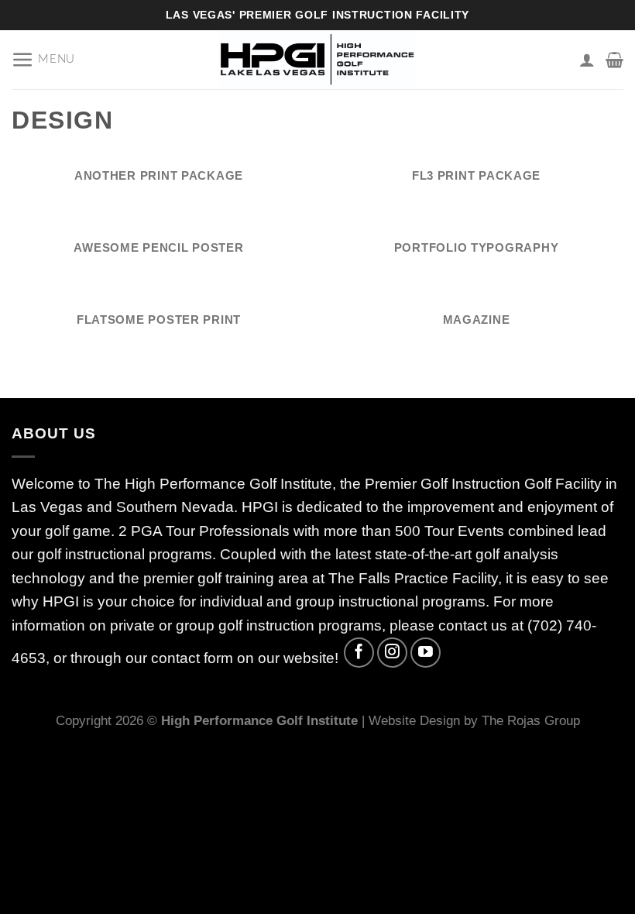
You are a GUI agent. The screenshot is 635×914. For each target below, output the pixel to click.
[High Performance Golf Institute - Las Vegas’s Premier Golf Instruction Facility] (317, 59)
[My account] (587, 60)
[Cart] (614, 60)
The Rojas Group (531, 720)
